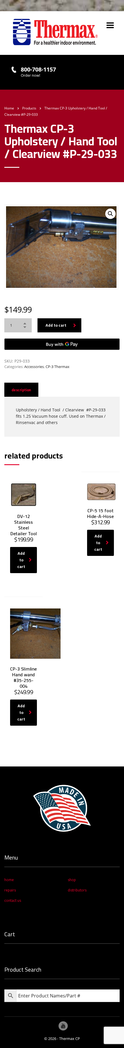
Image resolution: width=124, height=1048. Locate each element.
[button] (110, 214)
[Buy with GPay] (62, 344)
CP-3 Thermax (57, 366)
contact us (12, 900)
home (9, 879)
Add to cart (56, 325)
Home (9, 108)
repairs (10, 890)
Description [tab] (21, 390)
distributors (77, 890)
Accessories (34, 366)
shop (72, 879)
